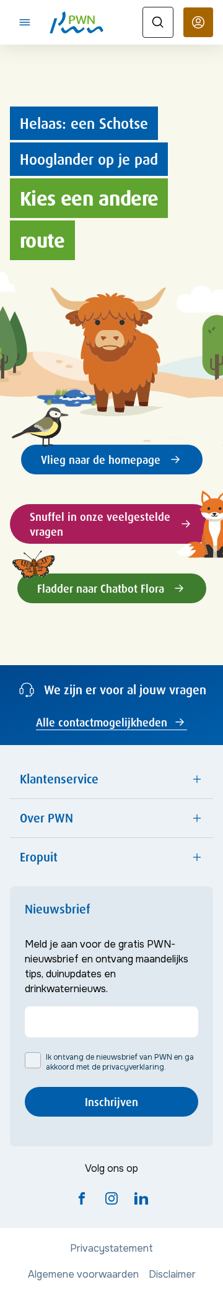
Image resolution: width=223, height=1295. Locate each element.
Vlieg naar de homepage (100, 459)
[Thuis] (76, 22)
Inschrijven (111, 1102)
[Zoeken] (157, 22)
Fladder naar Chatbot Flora (100, 588)
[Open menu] (25, 22)
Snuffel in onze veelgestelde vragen (100, 524)
